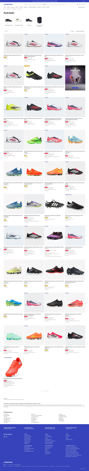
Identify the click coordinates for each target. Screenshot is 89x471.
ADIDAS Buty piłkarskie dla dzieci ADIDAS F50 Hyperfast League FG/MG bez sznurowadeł (53, 119)
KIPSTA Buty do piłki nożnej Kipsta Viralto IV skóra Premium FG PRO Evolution (74, 282)
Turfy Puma (61, 414)
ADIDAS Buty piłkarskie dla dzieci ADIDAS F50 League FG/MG (14, 119)
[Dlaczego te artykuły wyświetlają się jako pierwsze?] (70, 31)
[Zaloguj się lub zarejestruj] (82, 4)
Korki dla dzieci (61, 419)
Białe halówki (33, 418)
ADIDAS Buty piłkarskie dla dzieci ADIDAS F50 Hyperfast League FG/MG (32, 315)
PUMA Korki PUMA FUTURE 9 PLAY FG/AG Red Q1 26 (13, 378)
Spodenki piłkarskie (62, 415)
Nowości (47, 7)
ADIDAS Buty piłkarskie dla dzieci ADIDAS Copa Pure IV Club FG (13, 248)
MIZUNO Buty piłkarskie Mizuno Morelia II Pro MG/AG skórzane (54, 282)
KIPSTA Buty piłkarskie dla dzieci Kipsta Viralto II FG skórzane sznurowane (33, 183)
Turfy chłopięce (61, 420)
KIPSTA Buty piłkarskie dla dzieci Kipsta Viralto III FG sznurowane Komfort (54, 183)
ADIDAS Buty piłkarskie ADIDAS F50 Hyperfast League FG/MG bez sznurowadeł (74, 119)
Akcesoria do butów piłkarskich (39, 26)
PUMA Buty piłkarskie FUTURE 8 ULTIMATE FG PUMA (54, 247)
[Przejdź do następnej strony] (48, 391)
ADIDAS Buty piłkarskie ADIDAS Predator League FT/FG (13, 87)
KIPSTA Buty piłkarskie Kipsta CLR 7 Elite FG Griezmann (73, 315)
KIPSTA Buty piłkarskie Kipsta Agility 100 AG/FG (74, 215)
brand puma (61, 418)
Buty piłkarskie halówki (19, 25)
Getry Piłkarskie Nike (7, 418)
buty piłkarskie (29, 405)
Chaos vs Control (75, 87)
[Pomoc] (80, 4)
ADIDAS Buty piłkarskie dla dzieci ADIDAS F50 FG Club (33, 119)
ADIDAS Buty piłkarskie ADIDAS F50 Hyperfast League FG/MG (74, 248)
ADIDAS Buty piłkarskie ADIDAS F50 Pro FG (32, 215)
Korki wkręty (29, 25)
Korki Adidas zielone (34, 416)
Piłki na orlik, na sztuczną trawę (36, 415)
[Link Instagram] (6, 436)
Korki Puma (33, 414)
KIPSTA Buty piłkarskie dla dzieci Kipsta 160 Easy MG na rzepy (34, 152)
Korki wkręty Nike (34, 419)
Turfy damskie (6, 414)
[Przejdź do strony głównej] (8, 4)
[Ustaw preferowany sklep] (77, 4)
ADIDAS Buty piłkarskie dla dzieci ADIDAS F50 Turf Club (54, 56)
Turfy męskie (6, 422)
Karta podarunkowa (81, 7)
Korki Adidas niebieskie (35, 422)
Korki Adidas (33, 420)
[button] (52, 59)
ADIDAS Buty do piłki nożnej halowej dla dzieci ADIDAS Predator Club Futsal (33, 56)
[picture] (14, 44)
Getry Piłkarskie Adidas (63, 416)
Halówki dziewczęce (7, 420)
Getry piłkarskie (6, 419)
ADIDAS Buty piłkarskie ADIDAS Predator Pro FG (13, 55)
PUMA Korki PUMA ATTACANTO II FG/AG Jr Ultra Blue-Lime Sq (13, 315)
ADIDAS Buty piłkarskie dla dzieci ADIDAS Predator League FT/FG (13, 152)
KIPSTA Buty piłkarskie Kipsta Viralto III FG (11, 346)
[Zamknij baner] (84, 1)
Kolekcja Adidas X (7, 415)
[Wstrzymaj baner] (83, 1)
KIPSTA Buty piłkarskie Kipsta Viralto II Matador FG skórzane (33, 282)
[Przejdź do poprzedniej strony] (41, 391)
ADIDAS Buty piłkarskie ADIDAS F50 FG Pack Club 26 (54, 86)
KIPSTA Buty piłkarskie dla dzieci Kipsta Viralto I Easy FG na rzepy (75, 152)
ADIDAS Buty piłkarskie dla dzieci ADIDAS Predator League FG (54, 347)
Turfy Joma (5, 416)
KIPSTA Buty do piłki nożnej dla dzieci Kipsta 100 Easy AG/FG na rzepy (34, 87)
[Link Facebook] (4, 436)
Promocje (43, 7)
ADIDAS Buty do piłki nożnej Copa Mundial (52, 215)
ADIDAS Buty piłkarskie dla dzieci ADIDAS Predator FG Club (74, 183)
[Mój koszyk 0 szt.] (84, 4)
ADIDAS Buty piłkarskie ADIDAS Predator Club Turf (74, 55)
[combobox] (80, 31)
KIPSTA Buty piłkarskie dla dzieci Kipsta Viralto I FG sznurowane (13, 216)
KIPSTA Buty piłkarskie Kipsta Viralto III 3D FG (53, 314)
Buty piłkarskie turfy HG (9, 25)
